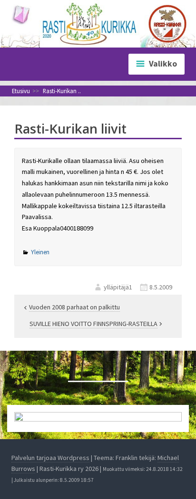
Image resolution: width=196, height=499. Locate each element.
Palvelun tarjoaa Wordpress (50, 457)
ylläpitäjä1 (118, 287)
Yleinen (40, 252)
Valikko (163, 63)
